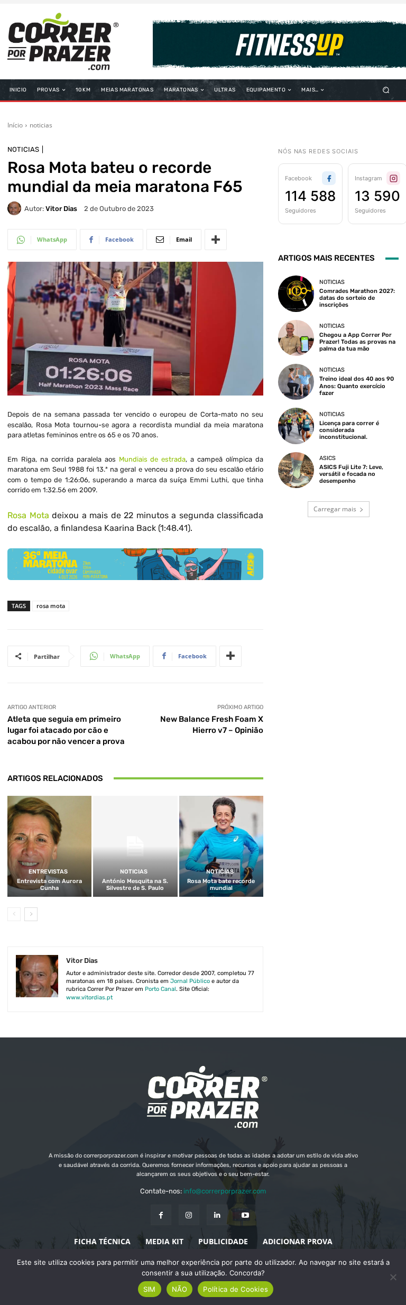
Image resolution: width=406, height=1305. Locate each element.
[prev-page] (14, 914)
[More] (216, 239)
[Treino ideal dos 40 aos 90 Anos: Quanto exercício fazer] (296, 382)
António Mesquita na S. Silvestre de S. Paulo (135, 885)
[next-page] (31, 914)
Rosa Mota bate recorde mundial (221, 885)
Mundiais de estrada (152, 459)
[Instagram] (189, 1215)
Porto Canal (160, 989)
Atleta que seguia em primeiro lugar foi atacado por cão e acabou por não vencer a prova (66, 730)
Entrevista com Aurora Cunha (49, 885)
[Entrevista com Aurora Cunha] (49, 846)
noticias (41, 125)
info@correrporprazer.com (224, 1191)
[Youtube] (245, 1215)
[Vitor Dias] (15, 208)
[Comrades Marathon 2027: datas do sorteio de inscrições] (296, 293)
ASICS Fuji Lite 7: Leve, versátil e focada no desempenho (351, 474)
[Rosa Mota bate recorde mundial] (221, 846)
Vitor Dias (61, 208)
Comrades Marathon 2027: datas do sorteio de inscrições (357, 298)
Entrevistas (48, 872)
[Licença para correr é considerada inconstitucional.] (296, 426)
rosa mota (50, 606)
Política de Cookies (235, 1289)
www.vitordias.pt (89, 997)
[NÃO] (392, 1277)
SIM (149, 1289)
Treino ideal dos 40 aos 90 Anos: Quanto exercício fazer (356, 385)
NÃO (180, 1289)
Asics (327, 458)
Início (15, 125)
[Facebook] (161, 1215)
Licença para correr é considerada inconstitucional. (349, 430)
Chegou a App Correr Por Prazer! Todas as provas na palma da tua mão (357, 342)
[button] (386, 90)
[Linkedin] (217, 1215)
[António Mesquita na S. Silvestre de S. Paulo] (135, 846)
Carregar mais (334, 508)
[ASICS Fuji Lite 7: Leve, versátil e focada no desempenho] (296, 470)
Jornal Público (190, 981)
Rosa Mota (28, 515)
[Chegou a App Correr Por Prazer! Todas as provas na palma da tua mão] (296, 338)
